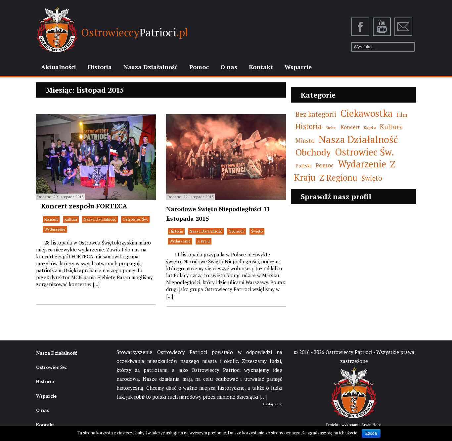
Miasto (305, 140)
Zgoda (371, 433)
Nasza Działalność (150, 67)
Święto (257, 231)
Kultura (71, 219)
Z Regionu (338, 177)
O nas (228, 67)
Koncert (51, 219)
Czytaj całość (272, 404)
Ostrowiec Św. (135, 219)
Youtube (382, 27)
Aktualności (58, 67)
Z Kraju (203, 241)
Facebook (360, 27)
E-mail (403, 27)
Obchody (237, 231)
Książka (370, 127)
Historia (100, 67)
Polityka (303, 166)
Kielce (331, 127)
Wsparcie (298, 67)
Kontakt (261, 67)
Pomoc (199, 67)
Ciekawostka (366, 113)
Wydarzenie (55, 229)
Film (401, 114)
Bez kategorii (316, 114)
